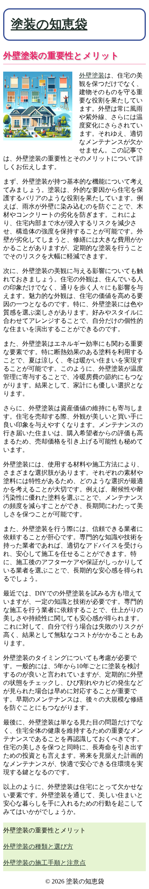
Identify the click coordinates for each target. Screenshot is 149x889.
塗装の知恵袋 (49, 24)
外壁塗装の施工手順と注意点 (44, 862)
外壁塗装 (91, 75)
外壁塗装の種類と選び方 (38, 846)
